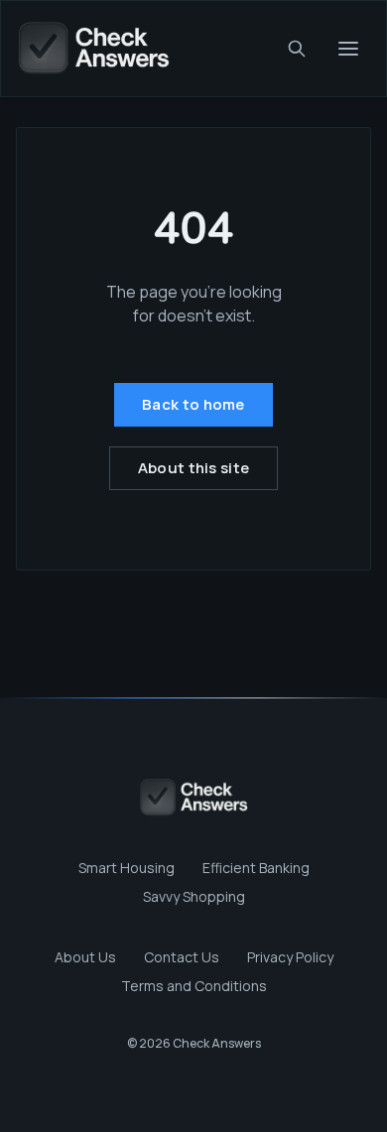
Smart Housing (126, 867)
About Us (85, 956)
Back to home (193, 404)
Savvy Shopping (194, 896)
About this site (194, 467)
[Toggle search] (297, 48)
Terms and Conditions (194, 985)
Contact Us (181, 956)
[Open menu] (348, 48)
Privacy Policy (290, 956)
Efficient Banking (256, 867)
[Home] (93, 48)
